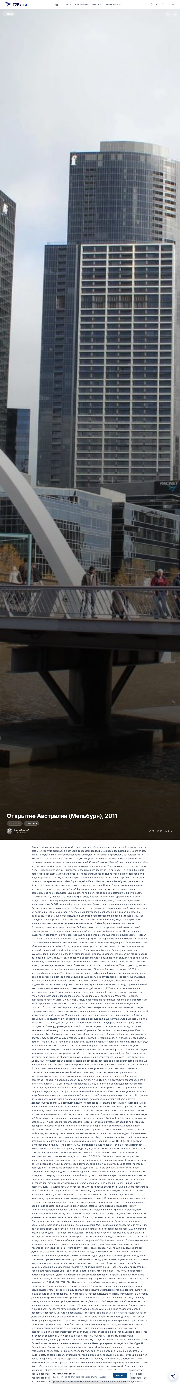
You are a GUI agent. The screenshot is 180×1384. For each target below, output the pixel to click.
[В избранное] (168, 14)
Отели (68, 4)
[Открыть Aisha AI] (173, 1376)
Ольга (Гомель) (21, 830)
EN (173, 4)
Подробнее (103, 1377)
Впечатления (112, 4)
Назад (10, 14)
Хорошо (120, 1375)
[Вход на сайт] (163, 4)
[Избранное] (157, 4)
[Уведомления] (151, 4)
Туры (57, 4)
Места (95, 4)
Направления (81, 4)
